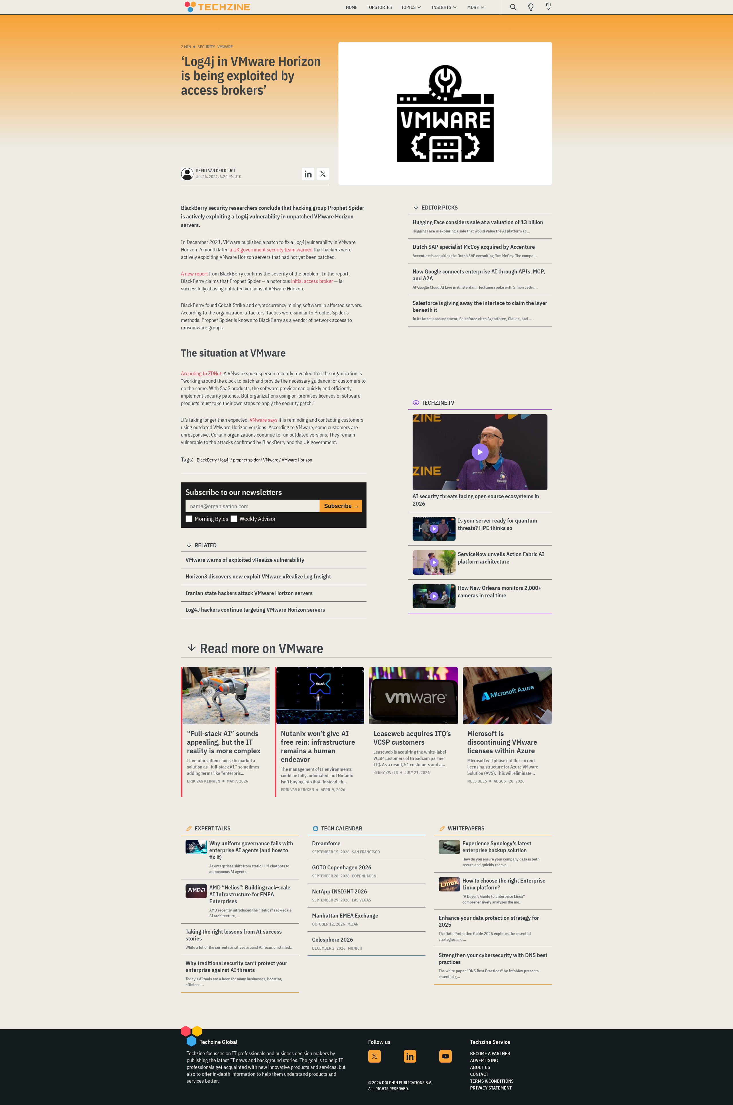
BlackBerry (207, 460)
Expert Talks (212, 828)
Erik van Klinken (203, 781)
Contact (479, 1074)
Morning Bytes (211, 519)
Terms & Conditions (492, 1081)
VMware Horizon (297, 460)
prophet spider (246, 460)
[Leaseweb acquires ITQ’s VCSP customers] (413, 695)
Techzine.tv (438, 402)
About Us (480, 1067)
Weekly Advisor (258, 519)
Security (206, 46)
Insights (441, 7)
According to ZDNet (201, 373)
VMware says (263, 419)
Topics (408, 7)
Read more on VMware (261, 648)
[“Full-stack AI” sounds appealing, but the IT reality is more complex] (226, 695)
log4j (225, 460)
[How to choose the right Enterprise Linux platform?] (449, 891)
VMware (225, 46)
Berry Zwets (385, 772)
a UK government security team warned (271, 249)
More (473, 7)
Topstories (379, 7)
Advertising (484, 1060)
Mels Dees (477, 781)
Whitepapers (466, 828)
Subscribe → (341, 506)
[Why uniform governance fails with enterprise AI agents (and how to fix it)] (196, 857)
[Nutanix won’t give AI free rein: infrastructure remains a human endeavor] (320, 695)
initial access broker (312, 281)
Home (352, 7)
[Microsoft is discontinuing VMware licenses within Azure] (507, 695)
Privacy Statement (491, 1088)
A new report (194, 273)
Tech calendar (341, 828)
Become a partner (490, 1053)
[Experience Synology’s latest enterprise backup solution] (449, 854)
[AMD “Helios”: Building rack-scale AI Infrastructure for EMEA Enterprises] (196, 901)
